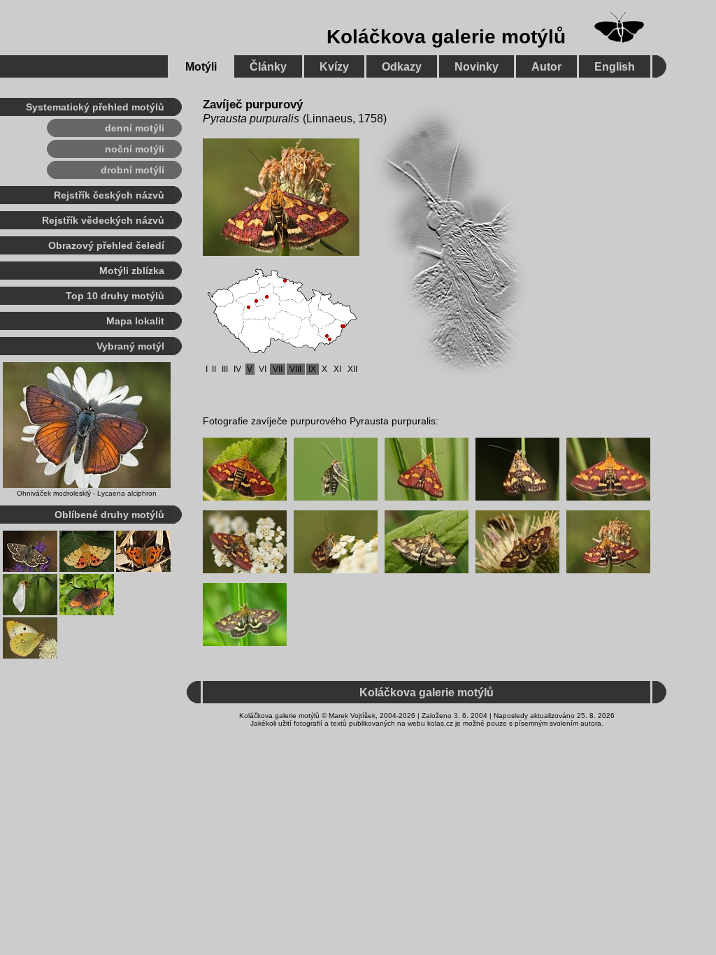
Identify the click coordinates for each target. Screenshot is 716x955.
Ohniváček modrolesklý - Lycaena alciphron (87, 493)
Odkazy (402, 67)
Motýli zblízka (131, 270)
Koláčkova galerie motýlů (446, 37)
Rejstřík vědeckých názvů (103, 220)
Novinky (476, 67)
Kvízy (334, 67)
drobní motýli (132, 169)
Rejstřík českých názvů (109, 195)
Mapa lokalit (135, 320)
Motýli (201, 67)
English (614, 67)
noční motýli (134, 149)
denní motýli (134, 128)
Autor (546, 67)
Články (268, 67)
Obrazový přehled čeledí (106, 245)
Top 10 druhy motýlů (115, 295)
